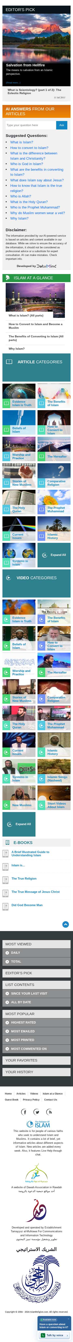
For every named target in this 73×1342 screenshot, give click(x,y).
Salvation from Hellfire (25, 65)
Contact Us (50, 1099)
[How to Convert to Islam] (54, 422)
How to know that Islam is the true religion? (36, 188)
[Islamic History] (54, 528)
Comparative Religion (56, 483)
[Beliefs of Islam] (18, 422)
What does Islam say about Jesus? (37, 180)
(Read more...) (13, 82)
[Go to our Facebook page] (24, 1111)
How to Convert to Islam (54, 430)
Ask (61, 125)
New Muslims (21, 805)
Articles (21, 1093)
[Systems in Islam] (18, 555)
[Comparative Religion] (54, 475)
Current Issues (17, 536)
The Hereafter (57, 456)
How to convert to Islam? (29, 148)
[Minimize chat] (68, 1319)
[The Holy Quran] (18, 502)
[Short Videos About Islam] (54, 797)
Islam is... (18, 865)
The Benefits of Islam (56, 403)
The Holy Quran (18, 509)
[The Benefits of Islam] (54, 396)
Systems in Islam (20, 562)
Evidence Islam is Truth (21, 403)
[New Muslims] (18, 797)
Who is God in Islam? (26, 164)
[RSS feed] (49, 1111)
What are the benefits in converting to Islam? (36, 172)
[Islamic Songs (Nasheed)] (54, 771)
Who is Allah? (20, 196)
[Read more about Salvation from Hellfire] (36, 41)
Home (8, 1093)
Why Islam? (19, 218)
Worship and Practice (21, 456)
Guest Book (11, 1099)
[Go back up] (65, 924)
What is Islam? (21, 142)
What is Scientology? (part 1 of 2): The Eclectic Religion (34, 91)
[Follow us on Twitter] (36, 1111)
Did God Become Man (27, 905)
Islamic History (52, 536)
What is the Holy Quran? (29, 202)
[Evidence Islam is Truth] (18, 396)
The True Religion (24, 878)
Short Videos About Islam (56, 805)
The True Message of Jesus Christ (36, 891)
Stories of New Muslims (21, 483)
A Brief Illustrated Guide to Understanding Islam (30, 853)
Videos (34, 1093)
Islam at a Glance (53, 1093)
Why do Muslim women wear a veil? (37, 213)
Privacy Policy (31, 1099)
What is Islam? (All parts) (26, 315)
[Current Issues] (18, 528)
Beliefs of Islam (19, 429)
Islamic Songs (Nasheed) (57, 778)
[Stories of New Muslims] (18, 475)
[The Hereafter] (54, 449)
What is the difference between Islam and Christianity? (33, 155)
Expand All (58, 555)
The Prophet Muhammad (56, 509)
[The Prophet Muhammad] (54, 502)
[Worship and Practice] (18, 449)
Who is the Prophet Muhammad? (35, 207)
